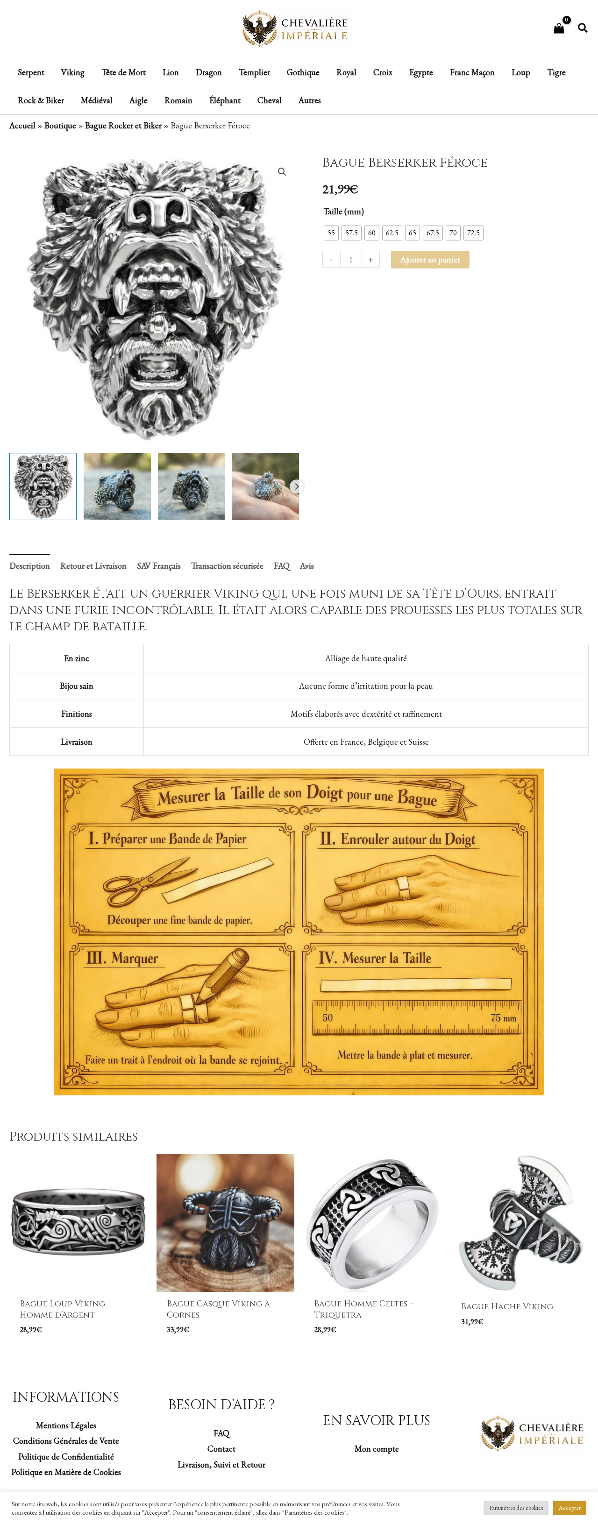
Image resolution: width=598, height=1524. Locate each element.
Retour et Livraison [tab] (93, 565)
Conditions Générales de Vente (66, 1440)
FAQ (221, 1433)
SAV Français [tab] (159, 565)
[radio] (331, 233)
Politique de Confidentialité (66, 1456)
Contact (221, 1448)
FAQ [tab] (282, 565)
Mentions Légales (66, 1425)
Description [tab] (29, 565)
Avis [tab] (307, 565)
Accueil (22, 125)
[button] (583, 28)
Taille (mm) (343, 211)
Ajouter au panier (430, 259)
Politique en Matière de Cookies (66, 1472)
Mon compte (377, 1448)
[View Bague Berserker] (43, 486)
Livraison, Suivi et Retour (221, 1464)
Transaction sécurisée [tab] (227, 565)
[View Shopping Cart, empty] (559, 29)
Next (297, 487)
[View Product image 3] (191, 486)
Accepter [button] (570, 1508)
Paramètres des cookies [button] (516, 1508)
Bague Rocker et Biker (123, 125)
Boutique (60, 125)
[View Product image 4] (265, 486)
